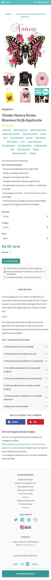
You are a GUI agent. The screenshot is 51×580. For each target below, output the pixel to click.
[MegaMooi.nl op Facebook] (22, 519)
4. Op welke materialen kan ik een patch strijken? (25, 370)
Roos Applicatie (16, 137)
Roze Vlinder (12, 141)
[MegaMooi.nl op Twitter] (16, 519)
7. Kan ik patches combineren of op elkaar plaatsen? (25, 398)
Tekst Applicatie (23, 149)
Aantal (5, 252)
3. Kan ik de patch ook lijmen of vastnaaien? (25, 361)
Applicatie (7, 130)
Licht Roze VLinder (30, 134)
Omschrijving (25, 289)
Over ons (25, 507)
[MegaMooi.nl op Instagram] (35, 519)
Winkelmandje (43, 2)
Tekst (12, 149)
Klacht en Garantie (25, 494)
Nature (43, 134)
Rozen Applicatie (35, 141)
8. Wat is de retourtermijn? (25, 406)
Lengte (5, 223)
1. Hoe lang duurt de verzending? (25, 346)
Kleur (4, 233)
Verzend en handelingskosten (25, 483)
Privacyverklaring (25, 504)
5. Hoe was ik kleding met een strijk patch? (25, 378)
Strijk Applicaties (25, 145)
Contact (25, 497)
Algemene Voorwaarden (25, 500)
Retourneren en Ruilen (25, 490)
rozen (22, 141)
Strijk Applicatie (8, 145)
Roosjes (29, 137)
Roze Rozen (40, 137)
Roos (5, 137)
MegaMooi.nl (32, 556)
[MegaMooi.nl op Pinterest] (29, 519)
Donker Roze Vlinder (11, 134)
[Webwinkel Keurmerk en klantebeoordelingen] (25, 530)
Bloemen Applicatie (38, 130)
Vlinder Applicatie (19, 153)
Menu (7, 2)
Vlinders (33, 153)
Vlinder (36, 149)
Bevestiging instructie (25, 487)
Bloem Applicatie (20, 130)
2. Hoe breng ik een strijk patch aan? (25, 353)
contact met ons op (27, 545)
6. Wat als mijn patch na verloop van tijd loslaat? (25, 387)
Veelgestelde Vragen (25, 480)
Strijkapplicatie (40, 145)
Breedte (6, 211)
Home (8, 14)
